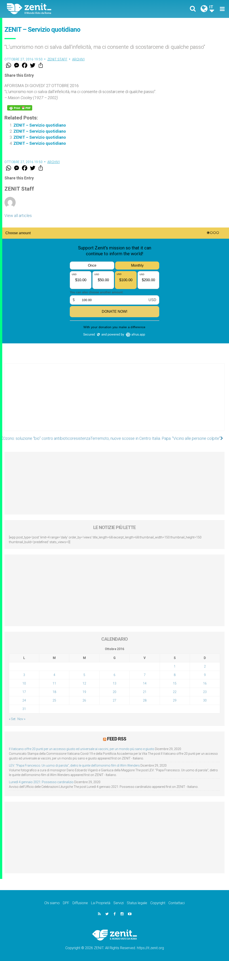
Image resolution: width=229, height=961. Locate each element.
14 (144, 683)
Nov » (21, 719)
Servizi (118, 903)
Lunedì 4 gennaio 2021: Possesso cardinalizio (41, 782)
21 (144, 692)
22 (174, 692)
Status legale (137, 903)
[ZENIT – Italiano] (64, 9)
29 (174, 700)
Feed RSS (116, 739)
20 (114, 692)
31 (24, 709)
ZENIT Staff (57, 59)
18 (54, 692)
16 (205, 683)
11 (54, 683)
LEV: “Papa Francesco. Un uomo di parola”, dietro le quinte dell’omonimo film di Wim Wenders (74, 765)
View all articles (18, 215)
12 (84, 683)
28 (144, 700)
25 (54, 700)
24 (24, 700)
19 (84, 692)
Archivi (78, 59)
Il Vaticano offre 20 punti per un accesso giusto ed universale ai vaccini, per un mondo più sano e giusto (81, 749)
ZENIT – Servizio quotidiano (39, 125)
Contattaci (176, 903)
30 (205, 700)
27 (114, 700)
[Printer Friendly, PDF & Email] (19, 108)
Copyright (157, 903)
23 (205, 692)
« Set (12, 719)
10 (24, 683)
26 (84, 700)
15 (174, 683)
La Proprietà (100, 903)
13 (114, 683)
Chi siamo (52, 903)
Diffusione (80, 903)
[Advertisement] (114, 401)
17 (24, 692)
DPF (66, 903)
